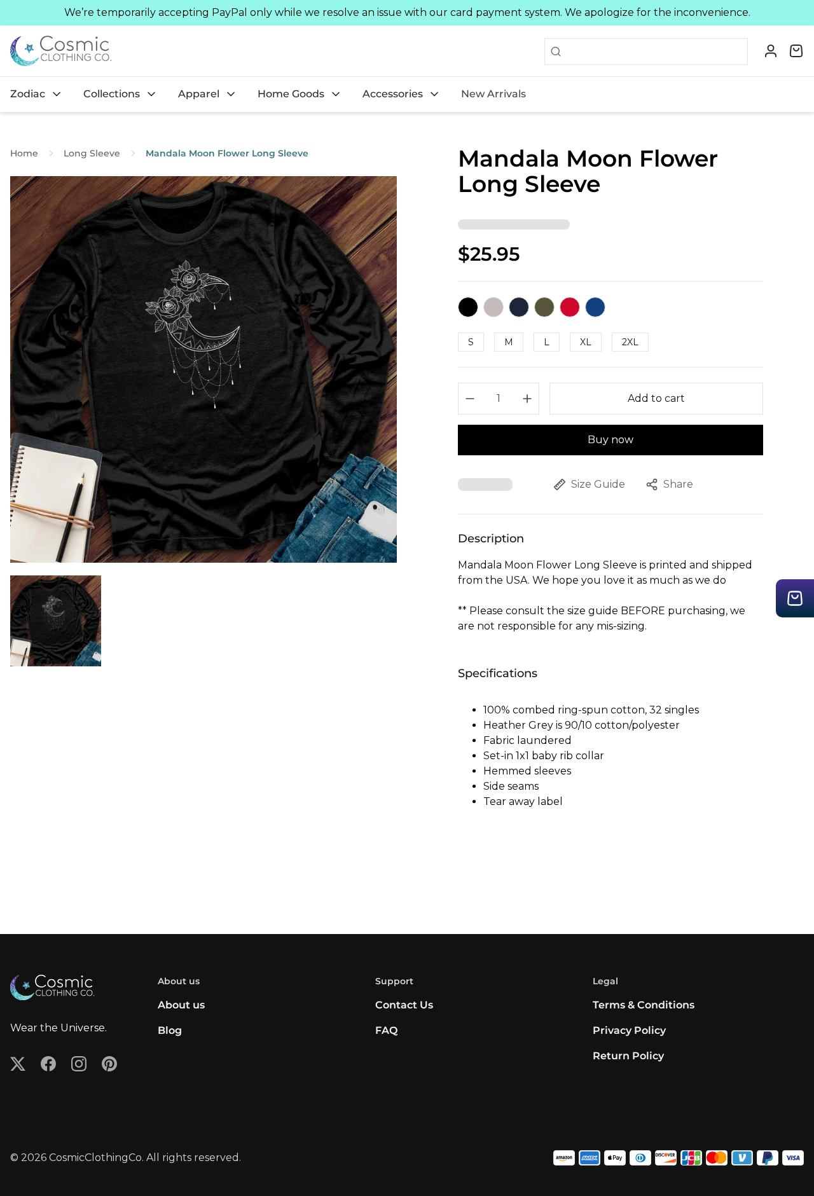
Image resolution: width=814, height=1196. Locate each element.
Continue (283, 645)
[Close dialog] (639, 475)
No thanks (283, 686)
